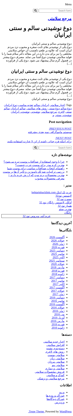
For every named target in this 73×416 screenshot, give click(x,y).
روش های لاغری (54, 351)
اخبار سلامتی (57, 105)
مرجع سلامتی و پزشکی (50, 378)
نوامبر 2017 (57, 280)
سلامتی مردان (56, 361)
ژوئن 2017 (58, 294)
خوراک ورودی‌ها (55, 395)
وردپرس (59, 402)
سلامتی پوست (56, 355)
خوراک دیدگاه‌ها (55, 398)
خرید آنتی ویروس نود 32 (36, 216)
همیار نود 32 (65, 205)
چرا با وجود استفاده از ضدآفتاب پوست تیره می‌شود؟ (34, 161)
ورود (61, 392)
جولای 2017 (57, 290)
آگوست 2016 (56, 304)
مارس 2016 (57, 320)
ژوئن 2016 (58, 310)
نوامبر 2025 (57, 253)
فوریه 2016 (58, 324)
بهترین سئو (65, 209)
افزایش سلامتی (55, 344)
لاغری (61, 111)
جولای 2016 (57, 307)
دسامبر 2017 (57, 277)
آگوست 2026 (56, 237)
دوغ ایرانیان (10, 105)
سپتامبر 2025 (56, 260)
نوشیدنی (35, 111)
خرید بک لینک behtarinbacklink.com (52, 192)
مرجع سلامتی (60, 18)
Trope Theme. (37, 411)
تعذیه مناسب (25, 105)
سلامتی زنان (57, 358)
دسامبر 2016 (57, 297)
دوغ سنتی (54, 108)
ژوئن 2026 (58, 243)
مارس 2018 (57, 267)
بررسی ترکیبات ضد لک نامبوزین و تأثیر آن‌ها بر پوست (33, 171)
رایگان (68, 212)
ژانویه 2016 (58, 327)
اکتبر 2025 (58, 257)
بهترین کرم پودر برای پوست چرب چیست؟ (39, 165)
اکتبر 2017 (58, 284)
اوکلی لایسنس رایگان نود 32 (55, 202)
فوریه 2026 (58, 247)
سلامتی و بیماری (54, 368)
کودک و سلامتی (55, 375)
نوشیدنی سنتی (63, 115)
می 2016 (59, 314)
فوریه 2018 (58, 270)
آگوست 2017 (56, 287)
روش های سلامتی (36, 108)
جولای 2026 (57, 240)
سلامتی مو (58, 365)
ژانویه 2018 (58, 274)
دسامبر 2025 (57, 250)
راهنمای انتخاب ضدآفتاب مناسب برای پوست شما (35, 168)
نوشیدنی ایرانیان (20, 111)
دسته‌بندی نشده (55, 348)
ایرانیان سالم (41, 105)
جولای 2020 (57, 264)
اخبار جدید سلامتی (53, 341)
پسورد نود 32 (64, 199)
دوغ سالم (66, 108)
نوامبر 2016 (57, 300)
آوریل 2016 (58, 317)
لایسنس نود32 (63, 195)
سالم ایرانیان (18, 108)
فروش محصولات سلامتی (49, 371)
